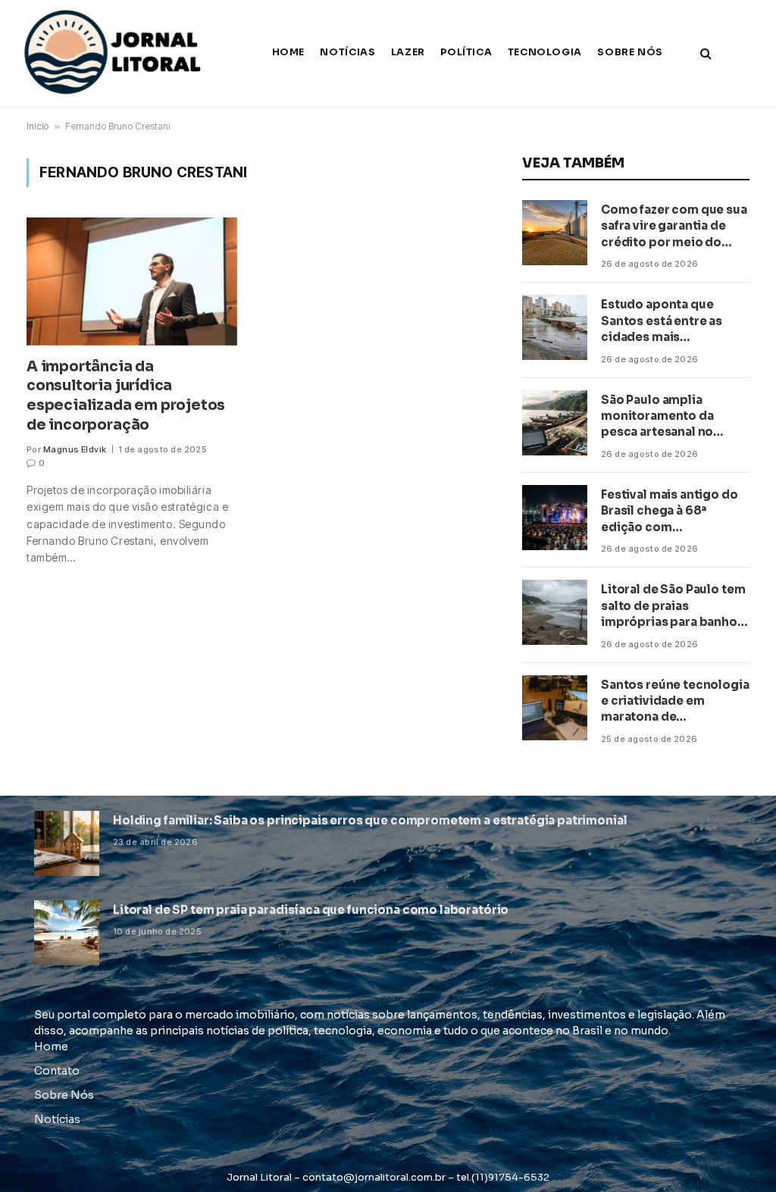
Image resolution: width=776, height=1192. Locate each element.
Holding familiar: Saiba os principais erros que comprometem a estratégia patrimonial (370, 820)
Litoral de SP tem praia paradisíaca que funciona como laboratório (310, 910)
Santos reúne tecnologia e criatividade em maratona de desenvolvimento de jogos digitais (675, 701)
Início (37, 126)
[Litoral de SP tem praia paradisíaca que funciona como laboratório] (66, 932)
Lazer (408, 52)
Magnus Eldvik (75, 449)
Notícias (347, 52)
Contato (57, 1071)
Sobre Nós (630, 52)
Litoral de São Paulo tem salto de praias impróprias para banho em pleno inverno (673, 606)
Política (466, 52)
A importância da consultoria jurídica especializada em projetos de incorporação (126, 396)
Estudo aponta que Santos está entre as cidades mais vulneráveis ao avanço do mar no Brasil (667, 321)
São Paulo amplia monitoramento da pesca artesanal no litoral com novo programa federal (657, 416)
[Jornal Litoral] (115, 53)
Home (288, 52)
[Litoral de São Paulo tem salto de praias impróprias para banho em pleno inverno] (554, 612)
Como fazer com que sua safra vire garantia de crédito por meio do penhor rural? (674, 226)
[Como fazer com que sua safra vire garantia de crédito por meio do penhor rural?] (554, 232)
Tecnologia (545, 52)
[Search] (704, 53)
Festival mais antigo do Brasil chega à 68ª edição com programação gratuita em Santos (669, 511)
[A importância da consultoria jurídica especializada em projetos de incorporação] (132, 281)
